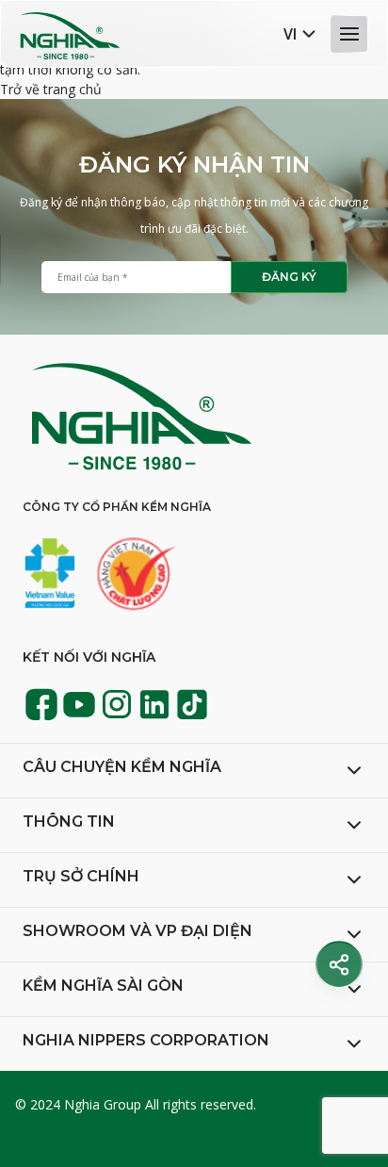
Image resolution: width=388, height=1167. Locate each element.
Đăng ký (289, 277)
